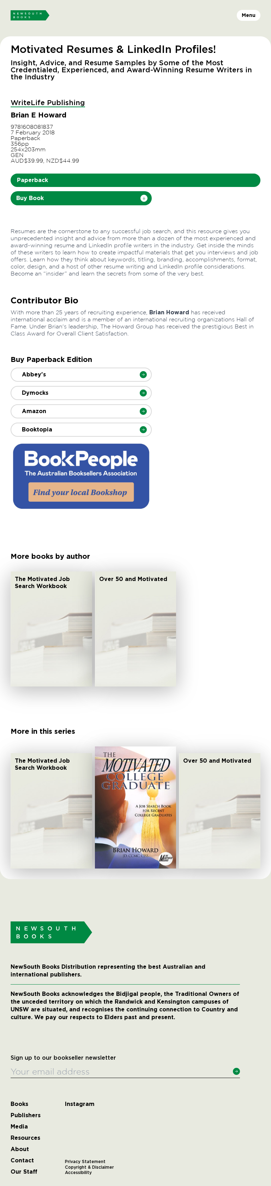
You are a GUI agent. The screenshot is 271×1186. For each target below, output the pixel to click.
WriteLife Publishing (48, 103)
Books (19, 1104)
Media (19, 1126)
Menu (248, 15)
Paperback (32, 180)
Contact (22, 1160)
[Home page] (30, 15)
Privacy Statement (85, 1162)
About (20, 1149)
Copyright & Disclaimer (89, 1167)
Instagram (80, 1104)
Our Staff (24, 1171)
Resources (25, 1138)
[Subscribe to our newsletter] (236, 1071)
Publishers (26, 1115)
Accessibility (78, 1172)
